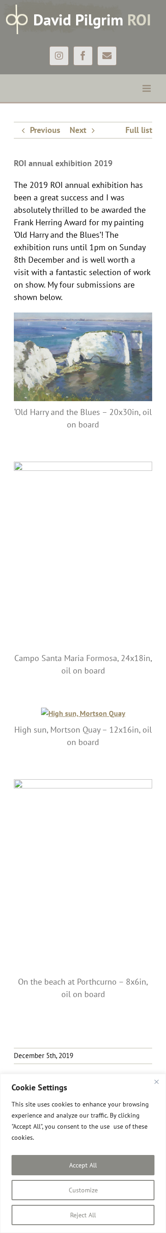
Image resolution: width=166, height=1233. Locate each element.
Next (78, 130)
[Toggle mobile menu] (147, 88)
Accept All (83, 1165)
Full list (138, 130)
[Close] (156, 1081)
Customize (83, 1190)
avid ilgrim (92, 19)
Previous (45, 130)
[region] (83, 1153)
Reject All (83, 1215)
